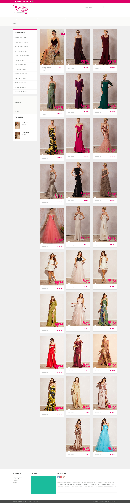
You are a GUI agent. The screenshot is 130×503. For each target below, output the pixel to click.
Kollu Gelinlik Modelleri (20, 78)
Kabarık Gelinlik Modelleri (21, 37)
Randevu (89, 19)
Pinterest (61, 477)
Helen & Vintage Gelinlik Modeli (22, 55)
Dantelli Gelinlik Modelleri (21, 91)
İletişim (15, 23)
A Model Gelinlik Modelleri (21, 46)
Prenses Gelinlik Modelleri (21, 42)
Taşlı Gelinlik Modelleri (20, 60)
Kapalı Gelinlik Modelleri (21, 82)
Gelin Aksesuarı (50, 19)
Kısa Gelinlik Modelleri (20, 87)
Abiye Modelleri (72, 19)
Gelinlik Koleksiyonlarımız (37, 19)
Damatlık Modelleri (61, 19)
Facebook (58, 477)
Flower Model (25, 132)
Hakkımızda (81, 19)
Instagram (64, 477)
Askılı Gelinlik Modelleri (20, 69)
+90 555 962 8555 (27, 1)
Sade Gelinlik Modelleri (20, 64)
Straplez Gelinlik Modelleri (21, 73)
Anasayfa (15, 19)
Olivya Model (25, 122)
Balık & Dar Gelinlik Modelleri (22, 51)
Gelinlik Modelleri (24, 19)
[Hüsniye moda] (20, 10)
